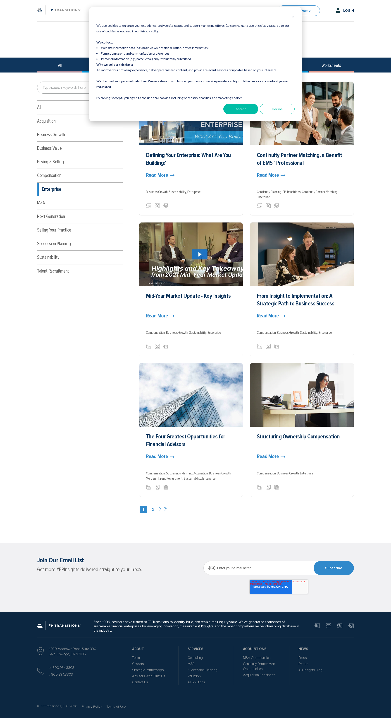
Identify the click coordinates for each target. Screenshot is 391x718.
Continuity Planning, (270, 192)
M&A (41, 203)
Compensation (49, 175)
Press (302, 658)
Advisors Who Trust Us (148, 676)
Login (348, 11)
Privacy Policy (92, 706)
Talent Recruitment (53, 271)
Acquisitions (254, 649)
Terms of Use (116, 706)
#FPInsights (205, 626)
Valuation (194, 676)
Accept (241, 109)
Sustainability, (178, 192)
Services (195, 649)
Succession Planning (54, 244)
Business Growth (51, 135)
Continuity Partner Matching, (320, 192)
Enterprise (51, 189)
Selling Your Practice (54, 230)
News (303, 649)
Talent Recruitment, (171, 478)
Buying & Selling (50, 162)
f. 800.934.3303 (61, 674)
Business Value (49, 148)
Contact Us (140, 682)
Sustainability (48, 257)
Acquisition (46, 121)
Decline (277, 109)
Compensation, (156, 332)
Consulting (195, 658)
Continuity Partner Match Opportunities (260, 666)
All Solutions (196, 682)
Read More (157, 175)
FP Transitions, (292, 192)
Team (136, 658)
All (60, 65)
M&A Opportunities (257, 658)
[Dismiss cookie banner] (293, 17)
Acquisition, (201, 473)
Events (303, 664)
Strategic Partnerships (148, 670)
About (138, 649)
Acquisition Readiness (259, 675)
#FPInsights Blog (310, 670)
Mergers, (152, 478)
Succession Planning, (179, 473)
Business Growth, (157, 192)
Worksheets (331, 65)
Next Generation (51, 216)
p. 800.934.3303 (61, 668)
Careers (138, 664)
